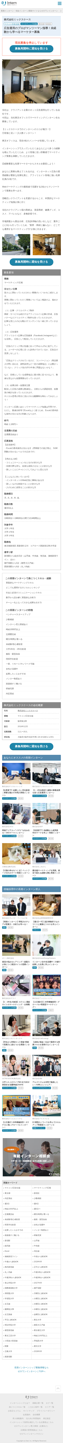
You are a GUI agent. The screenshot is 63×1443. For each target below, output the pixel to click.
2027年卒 (38, 1283)
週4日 (36, 1204)
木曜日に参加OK (41, 1309)
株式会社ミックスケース (28, 711)
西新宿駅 (8, 1357)
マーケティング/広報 (29, 24)
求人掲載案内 (18, 1418)
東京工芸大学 (10, 1336)
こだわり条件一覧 (35, 1407)
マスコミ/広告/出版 (12, 24)
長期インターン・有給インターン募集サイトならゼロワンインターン (29, 11)
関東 (6, 1346)
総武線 (7, 1246)
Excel (7, 1251)
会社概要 (36, 1415)
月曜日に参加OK (41, 1293)
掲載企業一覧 (37, 1403)
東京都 (41, 24)
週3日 (7, 1204)
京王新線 (8, 1314)
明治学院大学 (10, 1325)
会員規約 (26, 1415)
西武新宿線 (9, 1267)
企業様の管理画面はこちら (31, 1430)
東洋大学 (37, 1346)
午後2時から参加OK (13, 1277)
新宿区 (48, 24)
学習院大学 (9, 1298)
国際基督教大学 (11, 1288)
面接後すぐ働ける (12, 1235)
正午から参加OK (41, 1267)
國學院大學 (9, 1309)
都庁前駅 (37, 1288)
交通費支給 (9, 1214)
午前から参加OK (41, 1256)
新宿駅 (7, 1241)
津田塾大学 (9, 1293)
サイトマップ (28, 1411)
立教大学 (8, 1351)
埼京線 (36, 1251)
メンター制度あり (41, 1230)
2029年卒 (38, 1262)
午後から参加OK (11, 1262)
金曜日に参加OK (41, 1314)
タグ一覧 (49, 1403)
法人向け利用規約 (33, 1418)
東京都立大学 (39, 1330)
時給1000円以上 (11, 1209)
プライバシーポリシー (46, 1411)
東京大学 (37, 1320)
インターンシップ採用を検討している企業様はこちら (31, 1422)
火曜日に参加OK (41, 1298)
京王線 (7, 1304)
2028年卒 (38, 1351)
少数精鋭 (37, 1198)
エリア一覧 (49, 1407)
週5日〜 (37, 1209)
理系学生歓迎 (10, 1225)
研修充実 (37, 1235)
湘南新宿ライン (11, 1256)
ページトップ (58, 1388)
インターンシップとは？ (20, 1403)
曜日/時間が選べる (41, 1214)
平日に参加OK (11, 1320)
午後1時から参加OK (42, 1272)
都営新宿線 (9, 1330)
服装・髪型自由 (40, 1219)
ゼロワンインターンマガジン (31, 1434)
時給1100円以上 (40, 1336)
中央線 (36, 1246)
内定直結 (8, 1198)
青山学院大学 (10, 1283)
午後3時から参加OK (42, 1277)
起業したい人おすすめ (14, 1230)
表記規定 (46, 1418)
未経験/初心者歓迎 (12, 1219)
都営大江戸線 (39, 1325)
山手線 (36, 1241)
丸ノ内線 (8, 1272)
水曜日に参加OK (41, 1304)
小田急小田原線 (11, 1341)
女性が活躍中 (39, 1225)
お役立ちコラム (14, 1411)
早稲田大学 (38, 1341)
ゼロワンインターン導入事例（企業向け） (31, 1426)
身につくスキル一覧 (17, 1407)
